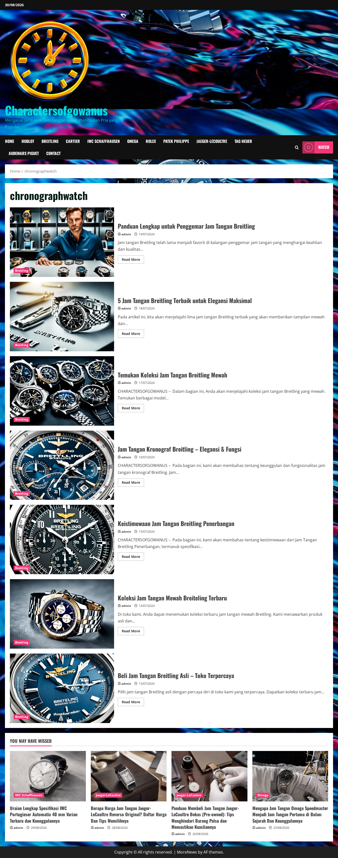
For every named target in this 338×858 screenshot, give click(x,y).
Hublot (28, 141)
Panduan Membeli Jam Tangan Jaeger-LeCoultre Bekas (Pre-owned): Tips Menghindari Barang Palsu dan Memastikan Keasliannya (205, 817)
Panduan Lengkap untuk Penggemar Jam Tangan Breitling (62, 242)
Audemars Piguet (24, 153)
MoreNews (187, 852)
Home (9, 141)
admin (126, 234)
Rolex (151, 141)
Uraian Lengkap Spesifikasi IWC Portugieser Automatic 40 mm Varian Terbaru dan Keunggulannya (43, 814)
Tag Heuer (243, 141)
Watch (323, 147)
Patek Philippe (176, 141)
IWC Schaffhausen (103, 141)
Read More (133, 260)
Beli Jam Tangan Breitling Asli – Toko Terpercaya (62, 688)
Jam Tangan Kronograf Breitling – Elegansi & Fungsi (62, 465)
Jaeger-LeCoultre (211, 141)
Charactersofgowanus (56, 110)
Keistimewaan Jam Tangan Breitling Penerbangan (62, 539)
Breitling (50, 141)
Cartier (73, 141)
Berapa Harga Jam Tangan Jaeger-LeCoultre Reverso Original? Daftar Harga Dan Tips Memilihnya (129, 814)
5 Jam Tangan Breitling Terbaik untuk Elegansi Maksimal (62, 316)
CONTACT (53, 153)
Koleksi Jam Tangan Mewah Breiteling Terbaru (62, 614)
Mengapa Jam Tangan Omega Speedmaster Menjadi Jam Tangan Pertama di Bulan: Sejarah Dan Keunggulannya (290, 814)
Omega (132, 141)
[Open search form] (297, 147)
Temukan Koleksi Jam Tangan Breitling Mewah (62, 391)
